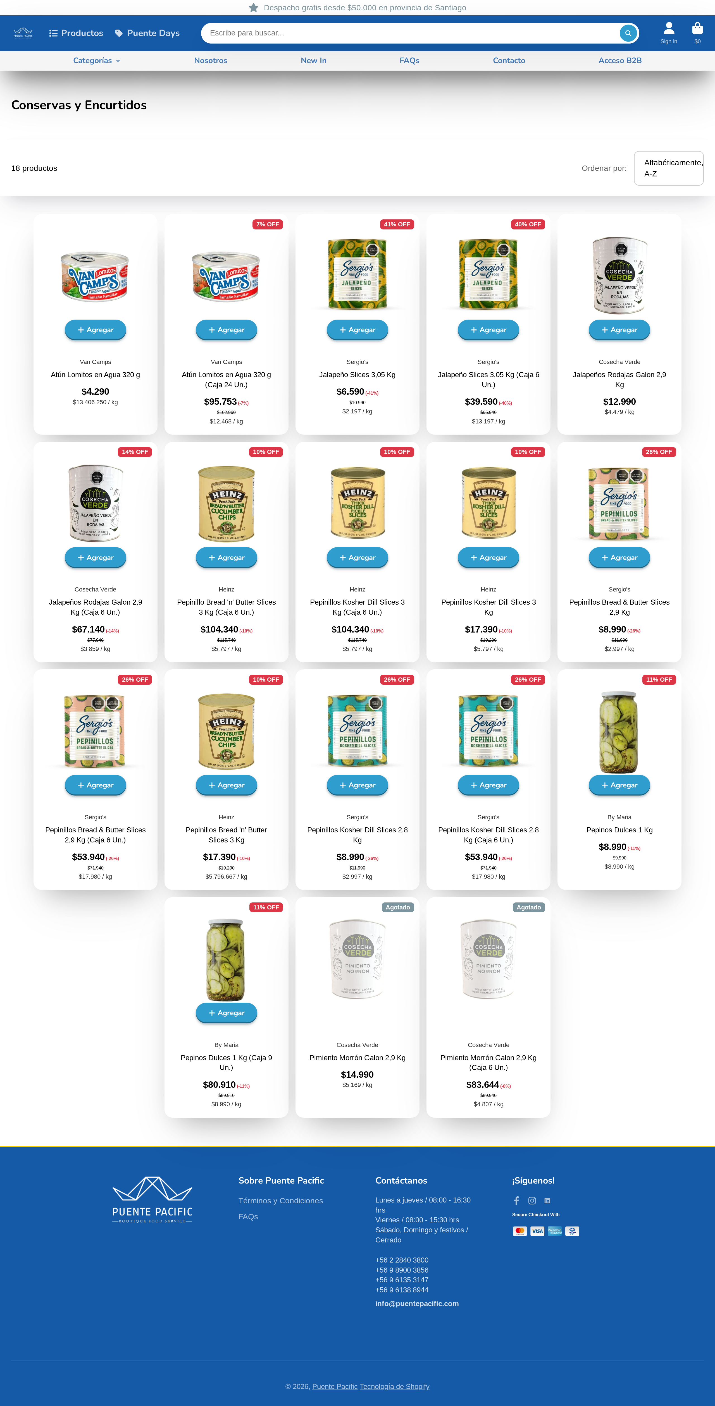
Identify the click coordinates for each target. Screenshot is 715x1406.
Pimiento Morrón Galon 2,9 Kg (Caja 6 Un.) (488, 1007)
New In (313, 60)
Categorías (92, 60)
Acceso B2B (620, 60)
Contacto (509, 60)
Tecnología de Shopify (395, 1386)
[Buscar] (628, 33)
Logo (23, 33)
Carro (698, 33)
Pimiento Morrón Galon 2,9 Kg (357, 1007)
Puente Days (153, 33)
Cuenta (669, 33)
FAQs (410, 60)
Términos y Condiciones (281, 1200)
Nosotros (210, 60)
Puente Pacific (335, 1386)
